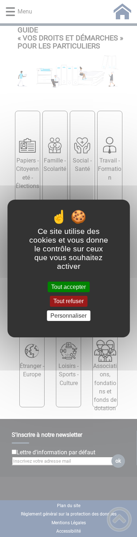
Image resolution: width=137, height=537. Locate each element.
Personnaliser (68, 316)
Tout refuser (68, 301)
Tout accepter (68, 287)
